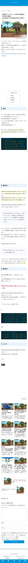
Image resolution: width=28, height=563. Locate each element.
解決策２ (13, 99)
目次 (12, 92)
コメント (4, 507)
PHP (4, 364)
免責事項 (7, 558)
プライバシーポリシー (21, 556)
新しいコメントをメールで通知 (10, 537)
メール (3, 527)
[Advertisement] (14, 74)
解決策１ (13, 97)
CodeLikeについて (7, 556)
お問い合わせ (21, 558)
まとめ (12, 102)
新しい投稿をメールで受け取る (10, 539)
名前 (2, 522)
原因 (12, 95)
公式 (7, 206)
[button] (25, 325)
